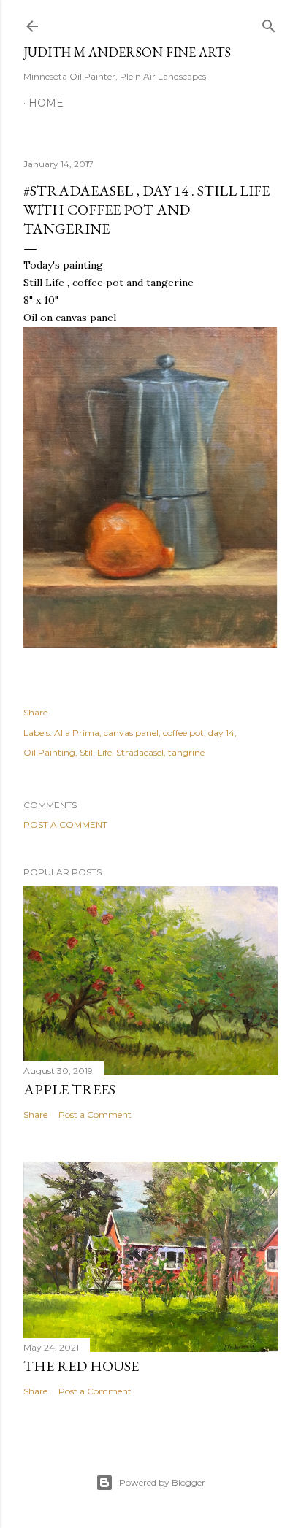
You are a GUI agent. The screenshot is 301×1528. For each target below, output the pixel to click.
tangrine (186, 752)
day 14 (221, 732)
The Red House (81, 1365)
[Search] (269, 23)
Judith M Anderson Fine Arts (127, 52)
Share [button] (35, 712)
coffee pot (183, 732)
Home (46, 103)
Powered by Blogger (162, 1482)
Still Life (96, 752)
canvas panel (131, 732)
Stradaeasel (140, 752)
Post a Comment (65, 824)
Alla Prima (76, 732)
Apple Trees (69, 1089)
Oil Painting (49, 752)
